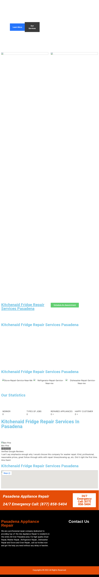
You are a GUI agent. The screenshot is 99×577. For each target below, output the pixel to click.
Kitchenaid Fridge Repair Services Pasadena (22, 306)
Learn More (17, 27)
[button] (3, 451)
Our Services (32, 27)
